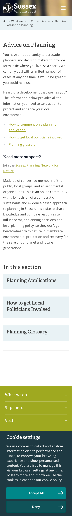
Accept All (36, 493)
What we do (19, 21)
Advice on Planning (20, 25)
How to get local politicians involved (36, 137)
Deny (36, 507)
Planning (60, 21)
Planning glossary (22, 144)
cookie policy (52, 480)
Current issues (41, 21)
